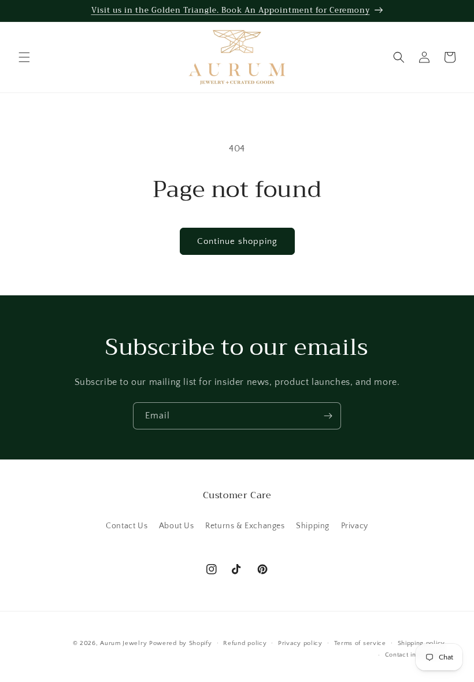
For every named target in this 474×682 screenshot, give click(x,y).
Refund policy (244, 643)
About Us (176, 526)
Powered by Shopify (180, 643)
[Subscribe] (327, 415)
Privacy (354, 526)
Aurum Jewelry (124, 643)
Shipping (312, 526)
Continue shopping (237, 241)
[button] (24, 57)
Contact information (415, 654)
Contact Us (126, 526)
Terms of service (360, 643)
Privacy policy (300, 643)
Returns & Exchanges (244, 526)
